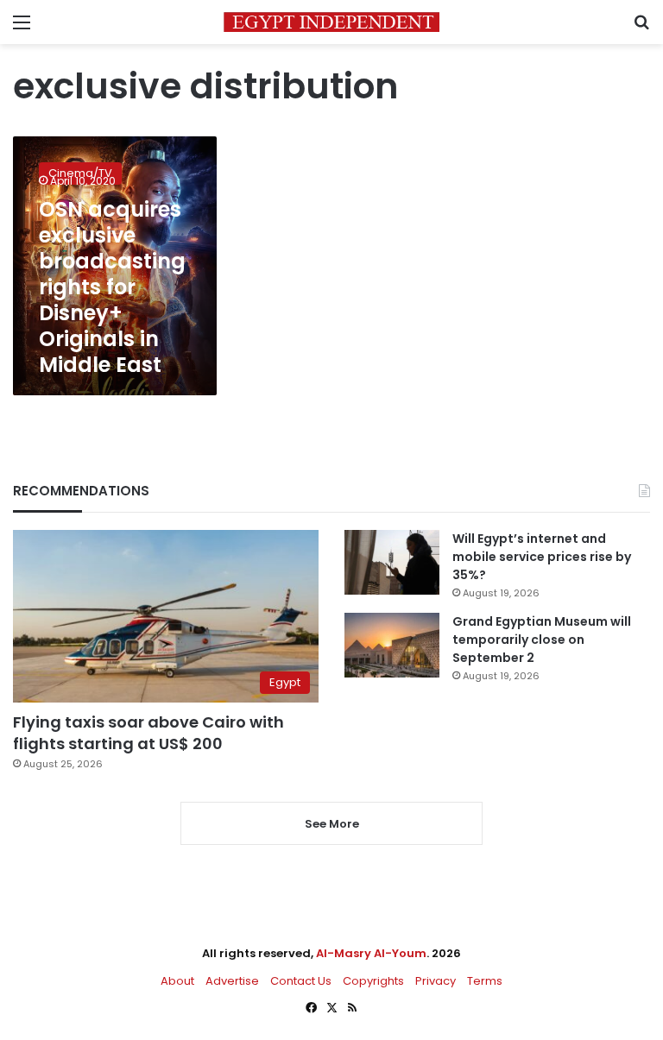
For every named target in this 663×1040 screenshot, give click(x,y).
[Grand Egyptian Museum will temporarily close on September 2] (391, 645)
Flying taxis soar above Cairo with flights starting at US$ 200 (148, 732)
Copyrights (373, 981)
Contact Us (301, 981)
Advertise (232, 981)
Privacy (435, 981)
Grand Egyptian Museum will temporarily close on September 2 (541, 639)
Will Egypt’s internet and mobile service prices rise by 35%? (541, 556)
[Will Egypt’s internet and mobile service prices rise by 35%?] (391, 562)
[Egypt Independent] (331, 22)
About (177, 981)
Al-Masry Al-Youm (371, 953)
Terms (484, 981)
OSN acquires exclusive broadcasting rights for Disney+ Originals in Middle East (112, 287)
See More (332, 824)
